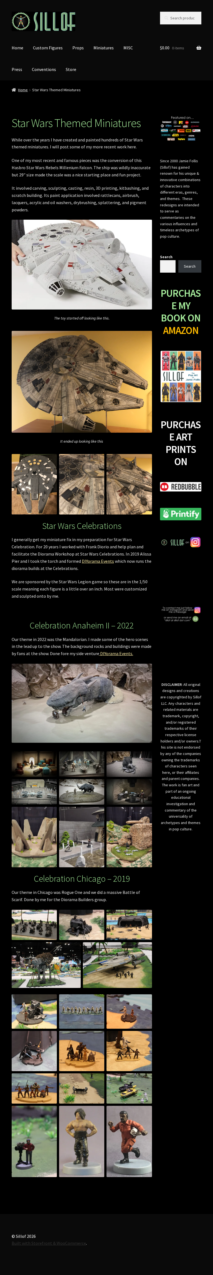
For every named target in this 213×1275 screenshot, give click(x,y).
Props (78, 47)
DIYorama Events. (116, 653)
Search (166, 256)
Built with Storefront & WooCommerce (49, 1243)
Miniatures (103, 47)
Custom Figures (48, 47)
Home (17, 47)
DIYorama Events (98, 561)
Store (71, 69)
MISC (128, 47)
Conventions (44, 69)
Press (17, 69)
